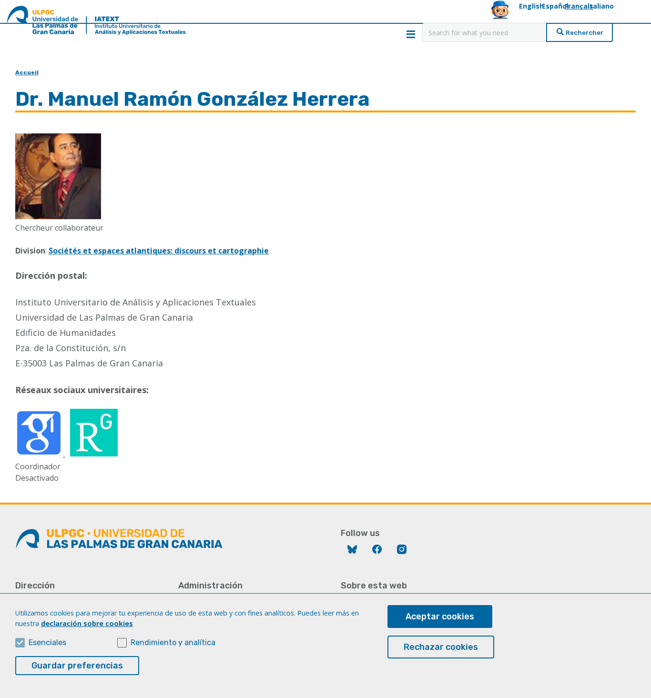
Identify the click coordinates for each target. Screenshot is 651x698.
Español (555, 5)
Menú (410, 34)
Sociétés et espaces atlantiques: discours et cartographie (159, 250)
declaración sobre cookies (87, 623)
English (531, 5)
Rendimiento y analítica (173, 642)
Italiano (601, 5)
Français (579, 5)
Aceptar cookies (440, 616)
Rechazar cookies (441, 647)
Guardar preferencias (77, 665)
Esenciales (47, 642)
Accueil (27, 72)
